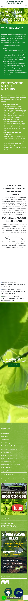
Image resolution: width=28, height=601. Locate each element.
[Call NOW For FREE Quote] (4, 598)
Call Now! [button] (14, 365)
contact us (17, 239)
